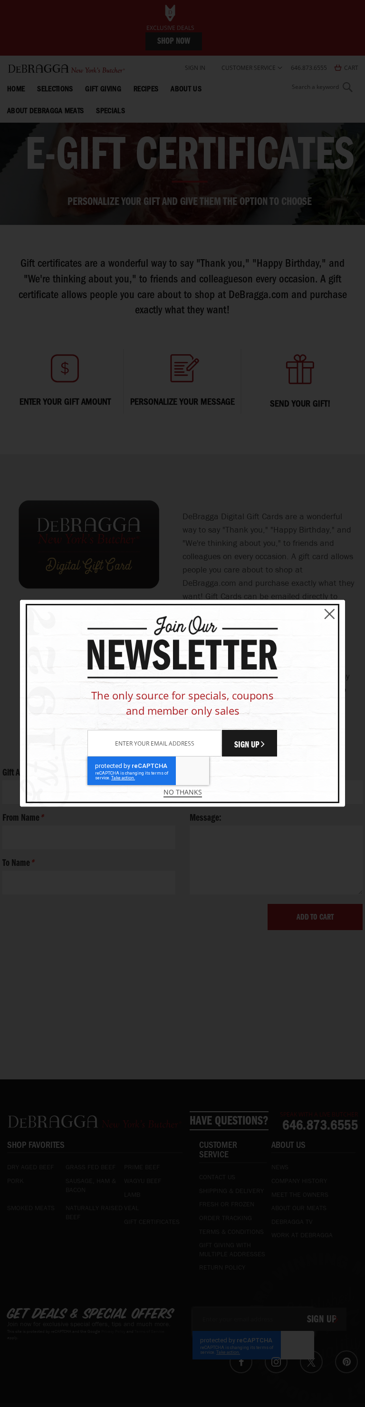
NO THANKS (182, 791)
